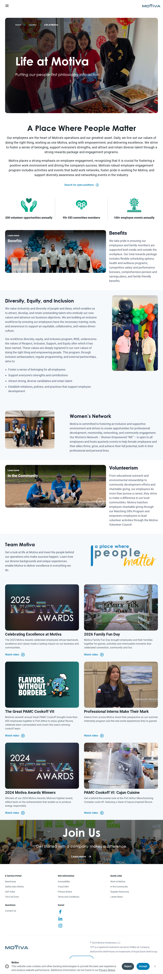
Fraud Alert (63, 886)
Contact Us (10, 910)
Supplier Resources (119, 891)
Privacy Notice (65, 891)
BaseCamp (10, 881)
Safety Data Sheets (14, 886)
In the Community (119, 886)
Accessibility (64, 881)
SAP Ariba (10, 891)
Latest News (116, 897)
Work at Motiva (117, 881)
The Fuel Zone (12, 897)
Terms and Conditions (68, 897)
